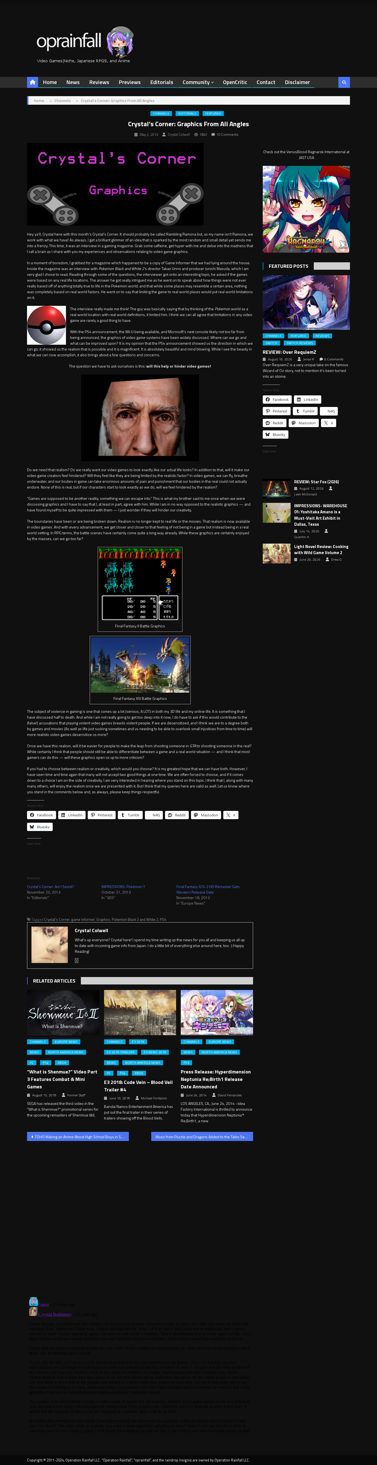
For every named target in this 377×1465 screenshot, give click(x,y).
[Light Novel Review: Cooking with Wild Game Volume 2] (277, 553)
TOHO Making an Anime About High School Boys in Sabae (82, 1137)
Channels (161, 113)
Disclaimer (297, 82)
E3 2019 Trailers (121, 1052)
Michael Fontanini (154, 1098)
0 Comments (333, 359)
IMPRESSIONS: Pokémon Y (123, 886)
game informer (83, 919)
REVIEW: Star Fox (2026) (316, 482)
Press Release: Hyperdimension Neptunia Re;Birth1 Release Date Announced (216, 1079)
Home (50, 82)
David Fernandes (230, 1095)
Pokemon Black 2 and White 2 (135, 919)
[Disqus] (140, 1216)
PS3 (186, 1062)
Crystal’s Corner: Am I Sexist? (50, 886)
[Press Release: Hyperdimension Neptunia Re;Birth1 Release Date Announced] (217, 1012)
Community (196, 82)
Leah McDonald (305, 494)
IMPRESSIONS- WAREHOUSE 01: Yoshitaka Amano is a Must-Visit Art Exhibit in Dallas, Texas (320, 515)
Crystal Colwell (179, 134)
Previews (130, 82)
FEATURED (213, 113)
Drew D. (337, 559)
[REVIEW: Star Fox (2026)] (277, 489)
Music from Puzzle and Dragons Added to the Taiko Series (203, 1137)
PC (32, 1062)
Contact (266, 82)
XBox (62, 1062)
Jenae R (308, 359)
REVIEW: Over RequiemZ (289, 352)
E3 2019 (138, 1041)
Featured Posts (288, 266)
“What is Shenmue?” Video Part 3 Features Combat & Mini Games (62, 1079)
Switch (271, 343)
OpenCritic (235, 82)
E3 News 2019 (155, 1052)
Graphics (103, 919)
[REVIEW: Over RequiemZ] (306, 302)
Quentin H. (302, 537)
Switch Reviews (299, 343)
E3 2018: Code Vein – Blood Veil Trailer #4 (138, 1085)
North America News (65, 1052)
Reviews (99, 82)
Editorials (161, 82)
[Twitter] (77, 960)
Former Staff (76, 1095)
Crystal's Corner (57, 919)
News (73, 82)
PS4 (163, 919)
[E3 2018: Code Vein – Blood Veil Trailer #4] (140, 1012)
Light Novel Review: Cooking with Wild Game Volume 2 (321, 550)
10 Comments (227, 134)
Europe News (66, 1041)
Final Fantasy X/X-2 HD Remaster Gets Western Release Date (208, 889)
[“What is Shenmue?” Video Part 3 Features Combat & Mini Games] (63, 1012)
